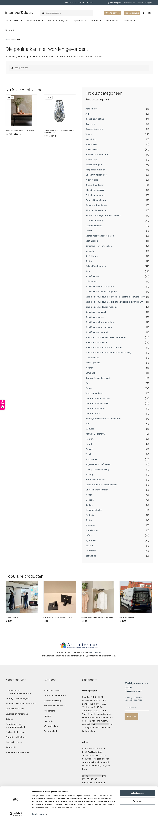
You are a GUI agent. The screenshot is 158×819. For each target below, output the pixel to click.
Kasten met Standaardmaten (100, 236)
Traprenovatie (79, 20)
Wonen (89, 495)
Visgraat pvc (92, 459)
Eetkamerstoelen (94, 510)
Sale (88, 271)
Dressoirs (90, 525)
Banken (89, 505)
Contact (140, 3)
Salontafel (91, 550)
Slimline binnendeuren (96, 210)
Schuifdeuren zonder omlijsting (101, 291)
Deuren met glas (94, 164)
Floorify (89, 444)
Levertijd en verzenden (17, 714)
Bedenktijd (11, 747)
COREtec (90, 428)
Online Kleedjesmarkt (96, 266)
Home (8, 39)
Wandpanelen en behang (97, 469)
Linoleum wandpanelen (97, 489)
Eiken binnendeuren (95, 190)
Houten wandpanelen (96, 479)
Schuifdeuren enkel (95, 317)
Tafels (89, 535)
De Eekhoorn (92, 256)
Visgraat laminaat (94, 393)
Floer (88, 383)
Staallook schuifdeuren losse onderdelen (106, 337)
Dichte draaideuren (95, 185)
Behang (89, 474)
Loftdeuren (91, 281)
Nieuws (47, 716)
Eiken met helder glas (96, 175)
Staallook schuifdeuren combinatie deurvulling (108, 352)
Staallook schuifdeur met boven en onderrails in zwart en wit (115, 297)
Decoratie (10, 30)
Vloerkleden (91, 144)
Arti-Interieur (95, 652)
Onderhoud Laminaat (96, 408)
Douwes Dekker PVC (95, 434)
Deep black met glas (95, 169)
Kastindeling (92, 241)
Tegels (89, 454)
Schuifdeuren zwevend (97, 332)
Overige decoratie (94, 129)
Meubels (128, 20)
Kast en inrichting (94, 220)
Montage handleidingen (17, 698)
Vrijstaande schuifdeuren (98, 464)
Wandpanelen (112, 20)
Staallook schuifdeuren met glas (102, 307)
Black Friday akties (95, 119)
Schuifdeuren (12, 20)
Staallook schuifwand (96, 342)
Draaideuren (92, 149)
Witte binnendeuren (95, 195)
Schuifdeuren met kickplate (99, 327)
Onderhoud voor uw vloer (98, 398)
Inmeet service (132, 13)
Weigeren (137, 801)
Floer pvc (90, 439)
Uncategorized (93, 362)
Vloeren (94, 20)
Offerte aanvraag (52, 700)
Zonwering (91, 556)
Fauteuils (90, 515)
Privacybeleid (50, 731)
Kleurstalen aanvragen (55, 705)
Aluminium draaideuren (97, 154)
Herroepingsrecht (14, 742)
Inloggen (148, 3)
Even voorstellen (52, 690)
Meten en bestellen (15, 708)
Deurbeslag (91, 159)
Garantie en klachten (16, 737)
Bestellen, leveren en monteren (21, 703)
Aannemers (91, 108)
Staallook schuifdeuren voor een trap (104, 347)
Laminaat (90, 373)
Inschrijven (131, 717)
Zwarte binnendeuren (96, 200)
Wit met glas (92, 180)
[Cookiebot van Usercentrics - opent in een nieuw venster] (16, 814)
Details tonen (38, 814)
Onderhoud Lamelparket (97, 403)
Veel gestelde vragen (16, 732)
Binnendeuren (33, 20)
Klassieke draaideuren (96, 205)
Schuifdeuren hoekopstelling (100, 322)
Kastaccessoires (94, 225)
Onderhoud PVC (93, 413)
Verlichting (91, 139)
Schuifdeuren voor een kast (99, 246)
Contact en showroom (20, 693)
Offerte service (112, 13)
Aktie (88, 114)
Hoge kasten (92, 530)
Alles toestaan (137, 793)
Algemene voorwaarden (17, 752)
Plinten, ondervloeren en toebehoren (103, 418)
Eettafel (89, 545)
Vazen (89, 134)
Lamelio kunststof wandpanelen (101, 484)
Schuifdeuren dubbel (96, 312)
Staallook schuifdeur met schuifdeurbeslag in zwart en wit (114, 302)
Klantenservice (129, 3)
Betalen (9, 719)
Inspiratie (48, 721)
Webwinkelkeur (51, 726)
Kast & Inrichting (56, 20)
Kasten (89, 230)
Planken (89, 388)
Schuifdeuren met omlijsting (100, 286)
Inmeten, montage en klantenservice (103, 215)
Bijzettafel (91, 540)
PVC (88, 423)
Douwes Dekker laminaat (98, 378)
